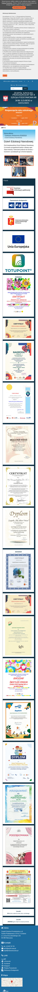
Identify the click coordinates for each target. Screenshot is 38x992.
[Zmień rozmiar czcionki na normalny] (24, 81)
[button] (2, 116)
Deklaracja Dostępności (11, 970)
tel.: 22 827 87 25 (8, 946)
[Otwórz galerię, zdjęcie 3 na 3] (19, 171)
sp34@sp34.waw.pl (9, 948)
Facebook (6, 963)
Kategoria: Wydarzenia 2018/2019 (16, 135)
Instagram (6, 966)
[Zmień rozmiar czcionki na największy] (32, 81)
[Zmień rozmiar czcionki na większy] (28, 81)
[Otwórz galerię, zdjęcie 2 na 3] (26, 160)
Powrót (6, 180)
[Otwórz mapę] (12, 982)
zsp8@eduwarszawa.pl (10, 950)
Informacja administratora (22, 85)
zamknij (4, 75)
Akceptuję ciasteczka (19, 7)
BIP (4, 959)
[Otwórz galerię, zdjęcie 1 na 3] (11, 160)
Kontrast (13, 85)
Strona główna (7, 81)
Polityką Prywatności (7, 3)
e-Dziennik (7, 961)
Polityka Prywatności (10, 968)
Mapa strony (15, 81)
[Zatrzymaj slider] (19, 124)
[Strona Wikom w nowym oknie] (5, 991)
